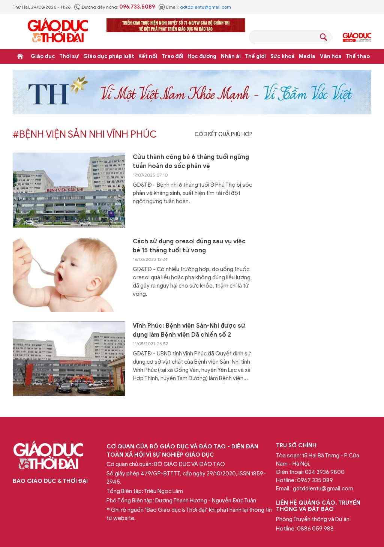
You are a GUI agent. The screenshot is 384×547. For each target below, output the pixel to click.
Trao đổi (172, 56)
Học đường (202, 56)
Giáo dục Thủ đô (357, 37)
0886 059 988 (315, 528)
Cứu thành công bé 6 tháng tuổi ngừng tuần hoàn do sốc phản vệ (191, 161)
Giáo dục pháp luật (108, 56)
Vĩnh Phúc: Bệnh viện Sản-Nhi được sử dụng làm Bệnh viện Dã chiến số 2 (189, 330)
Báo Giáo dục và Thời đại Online (58, 31)
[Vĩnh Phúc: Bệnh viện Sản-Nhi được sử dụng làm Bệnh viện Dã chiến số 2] (69, 358)
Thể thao (358, 56)
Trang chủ (20, 56)
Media (307, 56)
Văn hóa (331, 56)
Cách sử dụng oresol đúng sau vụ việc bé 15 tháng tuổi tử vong (189, 246)
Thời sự (69, 56)
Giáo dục (43, 56)
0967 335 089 (315, 480)
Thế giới (255, 56)
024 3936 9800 (325, 472)
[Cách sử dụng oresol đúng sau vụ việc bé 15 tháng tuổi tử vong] (69, 274)
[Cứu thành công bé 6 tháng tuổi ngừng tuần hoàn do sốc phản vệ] (69, 190)
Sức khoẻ (282, 56)
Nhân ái (231, 56)
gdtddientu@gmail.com (205, 7)
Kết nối (147, 56)
